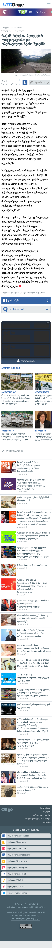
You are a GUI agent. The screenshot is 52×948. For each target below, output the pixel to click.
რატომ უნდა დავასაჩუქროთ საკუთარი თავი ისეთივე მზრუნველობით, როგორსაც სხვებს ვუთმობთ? (26, 485)
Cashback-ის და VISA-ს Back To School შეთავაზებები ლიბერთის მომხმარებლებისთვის (26, 537)
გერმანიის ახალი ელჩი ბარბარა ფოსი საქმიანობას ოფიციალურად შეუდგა (26, 605)
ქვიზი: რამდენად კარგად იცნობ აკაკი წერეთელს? (26, 791)
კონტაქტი (47, 822)
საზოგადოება (6, 31)
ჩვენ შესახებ (45, 808)
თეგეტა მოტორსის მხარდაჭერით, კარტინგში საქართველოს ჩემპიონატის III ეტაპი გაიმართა (26, 694)
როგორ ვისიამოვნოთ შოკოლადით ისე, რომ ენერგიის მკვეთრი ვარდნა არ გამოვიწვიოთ (26, 649)
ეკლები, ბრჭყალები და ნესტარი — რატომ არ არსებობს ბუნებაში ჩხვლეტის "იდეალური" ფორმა (26, 664)
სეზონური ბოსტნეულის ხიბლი (26, 569)
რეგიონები (19, 31)
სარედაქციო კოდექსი (42, 815)
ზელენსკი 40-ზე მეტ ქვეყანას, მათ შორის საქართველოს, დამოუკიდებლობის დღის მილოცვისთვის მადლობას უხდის (26, 553)
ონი (43, 292)
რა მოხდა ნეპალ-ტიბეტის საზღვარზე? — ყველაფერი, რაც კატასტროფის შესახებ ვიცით (16, 426)
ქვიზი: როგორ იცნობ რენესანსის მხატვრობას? (26, 501)
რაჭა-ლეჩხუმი (28, 292)
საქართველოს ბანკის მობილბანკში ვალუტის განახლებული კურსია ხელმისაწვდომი (26, 468)
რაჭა (38, 292)
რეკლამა (47, 812)
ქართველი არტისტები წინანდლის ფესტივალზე (26, 708)
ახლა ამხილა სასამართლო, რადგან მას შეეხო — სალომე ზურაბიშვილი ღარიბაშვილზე (26, 776)
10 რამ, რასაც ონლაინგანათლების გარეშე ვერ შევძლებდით (26, 679)
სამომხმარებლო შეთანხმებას (24, 915)
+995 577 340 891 (37, 907)
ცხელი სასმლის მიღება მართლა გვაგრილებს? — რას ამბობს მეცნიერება (26, 619)
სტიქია (17, 292)
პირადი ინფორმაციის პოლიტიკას (25, 919)
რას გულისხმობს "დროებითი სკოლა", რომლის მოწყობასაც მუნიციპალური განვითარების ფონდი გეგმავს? (16, 389)
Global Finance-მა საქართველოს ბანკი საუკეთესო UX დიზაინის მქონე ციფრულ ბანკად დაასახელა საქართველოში (26, 587)
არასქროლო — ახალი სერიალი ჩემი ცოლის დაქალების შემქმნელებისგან (26, 744)
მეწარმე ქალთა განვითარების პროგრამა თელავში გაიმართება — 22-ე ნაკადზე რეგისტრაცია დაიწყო (26, 760)
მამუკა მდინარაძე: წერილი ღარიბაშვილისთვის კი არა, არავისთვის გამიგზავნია (26, 634)
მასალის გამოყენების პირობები (38, 819)
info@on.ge (22, 907)
